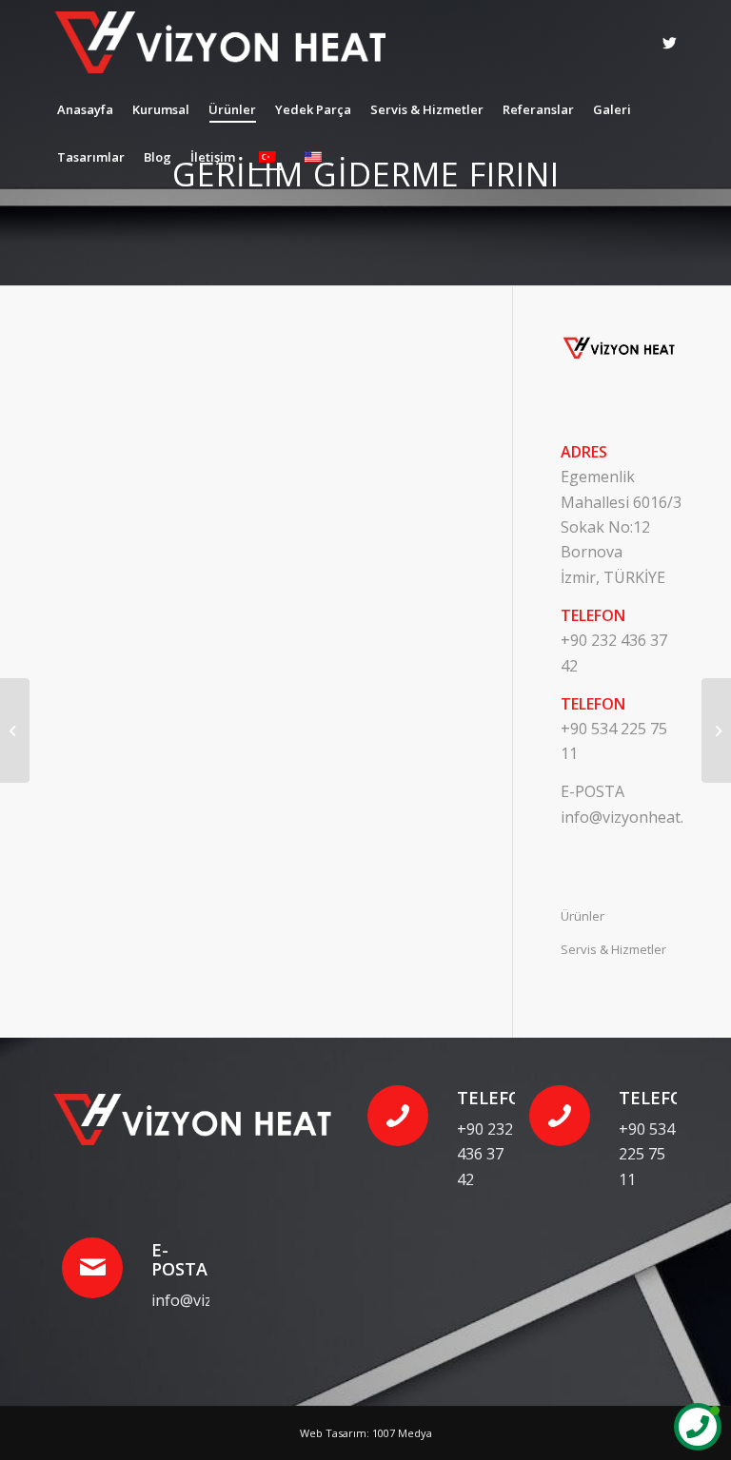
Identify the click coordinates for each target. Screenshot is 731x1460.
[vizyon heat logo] (230, 43)
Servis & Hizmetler (613, 949)
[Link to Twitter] (669, 43)
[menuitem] (85, 109)
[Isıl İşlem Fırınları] (15, 730)
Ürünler (582, 916)
